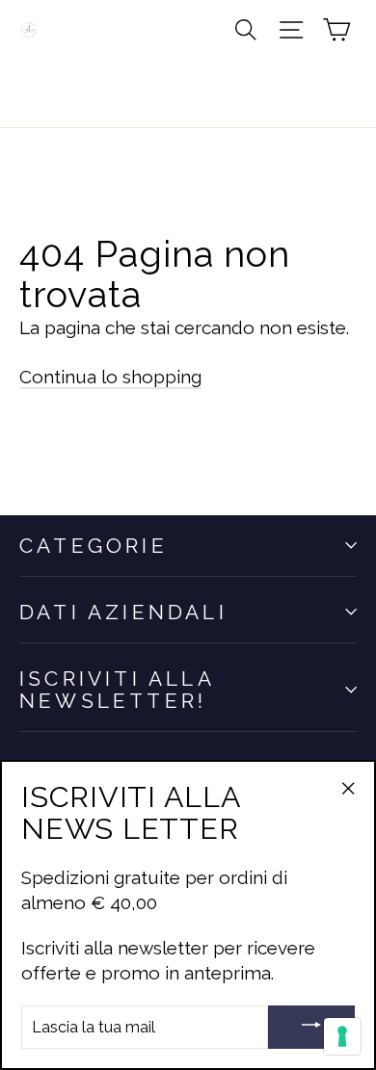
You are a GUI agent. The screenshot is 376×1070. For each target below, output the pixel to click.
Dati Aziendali (123, 612)
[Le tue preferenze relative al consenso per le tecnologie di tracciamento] (342, 1036)
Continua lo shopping (110, 376)
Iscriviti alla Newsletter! (116, 689)
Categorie (93, 546)
